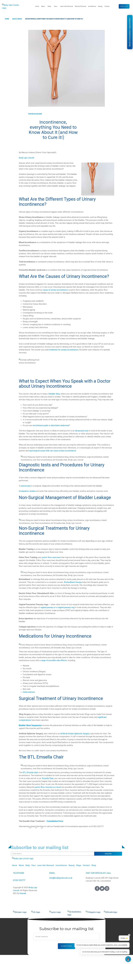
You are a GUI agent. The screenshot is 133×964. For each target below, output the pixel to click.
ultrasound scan (81, 431)
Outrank (23, 893)
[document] (66, 936)
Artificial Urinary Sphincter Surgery (74, 733)
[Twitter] (102, 888)
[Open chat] (128, 959)
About (43, 6)
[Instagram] (106, 888)
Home (37, 6)
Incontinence (92, 6)
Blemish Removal (80, 6)
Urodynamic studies (27, 491)
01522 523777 (19, 880)
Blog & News (17, 19)
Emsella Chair (48, 778)
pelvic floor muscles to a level (48, 787)
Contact (106, 6)
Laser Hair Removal (66, 6)
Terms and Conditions (49, 887)
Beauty (100, 6)
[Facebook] (97, 888)
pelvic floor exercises (51, 557)
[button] (66, 919)
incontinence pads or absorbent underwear (50, 425)
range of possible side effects (54, 660)
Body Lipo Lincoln (26, 158)
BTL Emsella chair (30, 772)
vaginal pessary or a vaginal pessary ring (57, 607)
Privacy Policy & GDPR (77, 887)
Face (55, 6)
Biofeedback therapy (73, 582)
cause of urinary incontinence (55, 290)
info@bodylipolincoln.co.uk (60, 878)
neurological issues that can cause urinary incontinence (52, 450)
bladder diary (54, 394)
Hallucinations (29, 692)
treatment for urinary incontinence (63, 350)
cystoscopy (25, 486)
